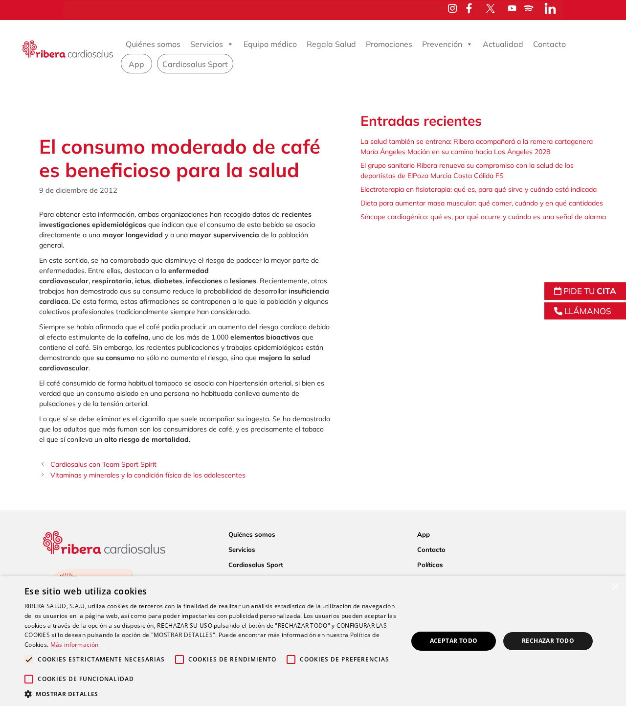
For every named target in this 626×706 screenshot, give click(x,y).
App (136, 64)
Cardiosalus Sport (195, 64)
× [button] (615, 587)
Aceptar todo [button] (454, 641)
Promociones (389, 44)
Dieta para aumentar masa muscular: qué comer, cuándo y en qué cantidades (481, 203)
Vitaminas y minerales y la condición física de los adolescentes (148, 475)
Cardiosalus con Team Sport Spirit (103, 464)
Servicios (206, 44)
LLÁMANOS (586, 311)
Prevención (442, 44)
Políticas (430, 565)
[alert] (313, 641)
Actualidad (503, 44)
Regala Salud (331, 44)
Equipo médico (270, 44)
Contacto (549, 44)
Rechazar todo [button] (548, 641)
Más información (74, 644)
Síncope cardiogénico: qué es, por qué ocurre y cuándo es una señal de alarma (483, 216)
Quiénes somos (153, 44)
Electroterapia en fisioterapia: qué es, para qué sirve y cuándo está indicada (478, 189)
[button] (210, 694)
